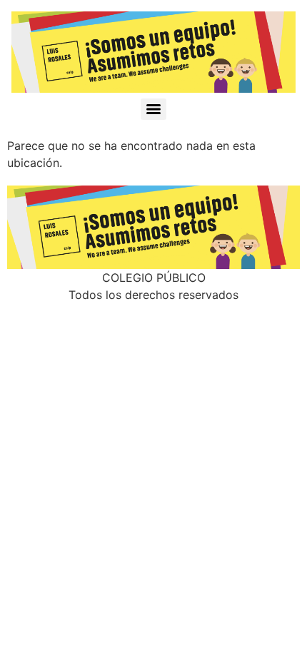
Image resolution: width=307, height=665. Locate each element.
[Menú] (153, 109)
